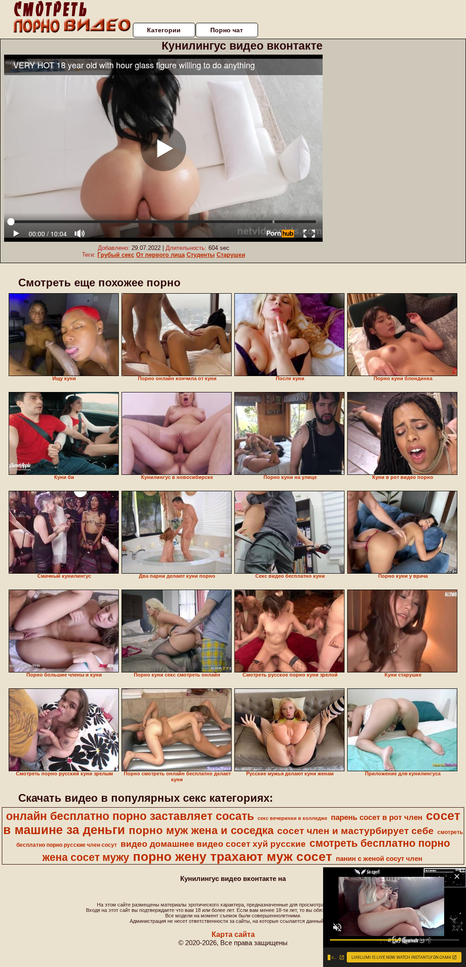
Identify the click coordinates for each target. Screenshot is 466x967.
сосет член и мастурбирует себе (355, 830)
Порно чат (226, 30)
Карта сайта (233, 934)
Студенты (201, 254)
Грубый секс (115, 254)
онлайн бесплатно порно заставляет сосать (130, 815)
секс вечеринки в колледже (292, 818)
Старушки (231, 254)
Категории (164, 30)
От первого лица (160, 254)
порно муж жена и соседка (201, 830)
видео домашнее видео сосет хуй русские (213, 844)
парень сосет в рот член (376, 817)
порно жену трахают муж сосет (232, 857)
